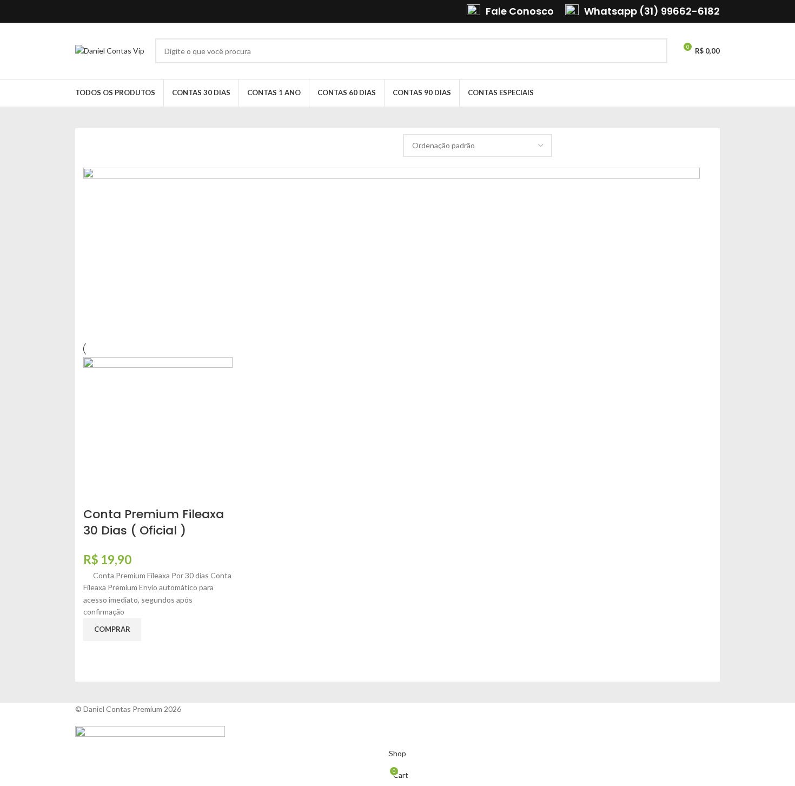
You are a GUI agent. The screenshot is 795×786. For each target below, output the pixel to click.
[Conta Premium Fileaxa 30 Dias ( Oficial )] (158, 430)
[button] (112, 629)
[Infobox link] (510, 11)
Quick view (96, 654)
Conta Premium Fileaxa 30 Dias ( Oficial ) (153, 522)
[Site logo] (109, 50)
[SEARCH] (654, 50)
